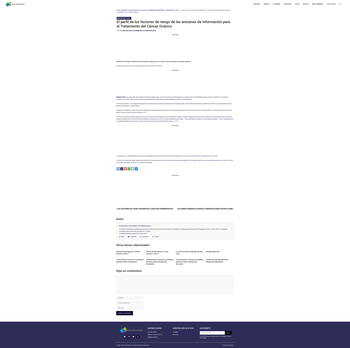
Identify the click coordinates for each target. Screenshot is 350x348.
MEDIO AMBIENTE (317, 4)
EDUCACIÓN (287, 4)
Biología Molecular (213, 252)
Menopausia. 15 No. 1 (172, 10)
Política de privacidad (227, 345)
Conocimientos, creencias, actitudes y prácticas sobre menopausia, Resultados (160, 262)
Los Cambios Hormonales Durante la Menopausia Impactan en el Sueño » (205, 209)
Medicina (125, 10)
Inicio (118, 10)
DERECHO (267, 4)
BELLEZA (306, 4)
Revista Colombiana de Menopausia (153, 10)
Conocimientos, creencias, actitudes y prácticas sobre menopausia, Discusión (190, 262)
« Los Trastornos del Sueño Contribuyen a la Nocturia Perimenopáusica (144, 209)
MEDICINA (257, 4)
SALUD (297, 4)
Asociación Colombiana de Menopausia (139, 31)
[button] (340, 4)
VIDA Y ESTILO (331, 4)
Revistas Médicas (134, 10)
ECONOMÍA (276, 4)
